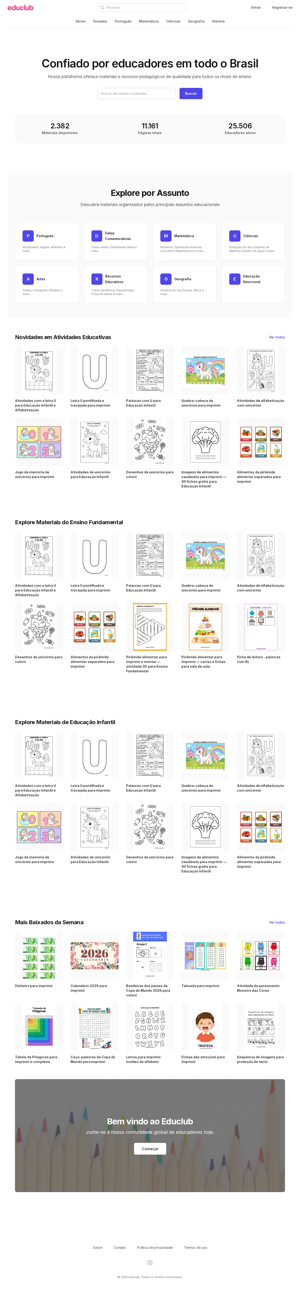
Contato (120, 1248)
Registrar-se (282, 7)
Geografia (196, 21)
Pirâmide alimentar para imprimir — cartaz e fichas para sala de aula (203, 661)
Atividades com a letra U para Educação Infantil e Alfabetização (35, 405)
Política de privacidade (155, 1248)
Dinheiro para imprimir (34, 986)
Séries (80, 21)
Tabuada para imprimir (200, 986)
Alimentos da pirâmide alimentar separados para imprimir (259, 476)
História (218, 21)
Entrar (256, 7)
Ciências (173, 21)
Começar (150, 1148)
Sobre (97, 1248)
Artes (41, 279)
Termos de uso (195, 1248)
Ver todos (277, 337)
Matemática (149, 21)
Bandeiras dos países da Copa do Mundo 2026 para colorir (148, 990)
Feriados (100, 21)
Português (123, 21)
